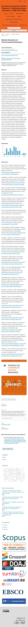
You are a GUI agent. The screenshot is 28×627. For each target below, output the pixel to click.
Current (5, 13)
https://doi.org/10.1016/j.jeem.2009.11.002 (11, 317)
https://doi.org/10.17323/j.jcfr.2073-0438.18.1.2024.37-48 (10, 59)
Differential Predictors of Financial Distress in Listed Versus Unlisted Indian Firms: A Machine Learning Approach (13, 513)
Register (20, 1)
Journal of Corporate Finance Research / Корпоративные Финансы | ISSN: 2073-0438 (14, 8)
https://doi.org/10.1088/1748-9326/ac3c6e (11, 284)
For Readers (4, 525)
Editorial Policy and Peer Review (9, 25)
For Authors (4, 527)
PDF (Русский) (12, 399)
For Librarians (5, 529)
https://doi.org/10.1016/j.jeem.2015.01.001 (11, 305)
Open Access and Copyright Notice (14, 19)
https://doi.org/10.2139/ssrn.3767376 (10, 274)
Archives (19, 16)
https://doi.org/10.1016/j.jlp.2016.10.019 (13, 251)
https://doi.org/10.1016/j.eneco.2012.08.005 (14, 182)
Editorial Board (19, 13)
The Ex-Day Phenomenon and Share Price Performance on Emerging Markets (12, 507)
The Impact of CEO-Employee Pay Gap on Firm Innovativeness (14, 439)
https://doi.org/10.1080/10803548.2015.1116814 (12, 343)
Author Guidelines (11, 16)
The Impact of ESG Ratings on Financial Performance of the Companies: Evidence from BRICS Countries (13, 492)
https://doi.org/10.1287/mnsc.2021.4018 (10, 272)
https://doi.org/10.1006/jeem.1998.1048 (10, 329)
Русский (4, 459)
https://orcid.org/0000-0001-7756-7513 (9, 50)
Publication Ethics (14, 22)
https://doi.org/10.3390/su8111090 (17, 232)
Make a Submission (7, 448)
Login (24, 1)
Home (2, 34)
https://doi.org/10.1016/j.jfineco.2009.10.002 (11, 354)
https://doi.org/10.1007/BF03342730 (9, 172)
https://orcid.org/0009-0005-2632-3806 (9, 55)
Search (14, 30)
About (11, 13)
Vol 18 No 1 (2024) (15, 34)
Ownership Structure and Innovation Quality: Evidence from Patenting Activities (12, 497)
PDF (4, 399)
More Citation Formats (7, 418)
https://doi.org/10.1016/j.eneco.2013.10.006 (11, 205)
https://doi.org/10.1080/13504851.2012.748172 (12, 194)
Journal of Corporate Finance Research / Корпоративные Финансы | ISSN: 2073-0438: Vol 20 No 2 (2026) (15, 442)
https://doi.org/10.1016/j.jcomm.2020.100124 (11, 262)
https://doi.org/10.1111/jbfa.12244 (12, 222)
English (3, 457)
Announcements (23, 25)
